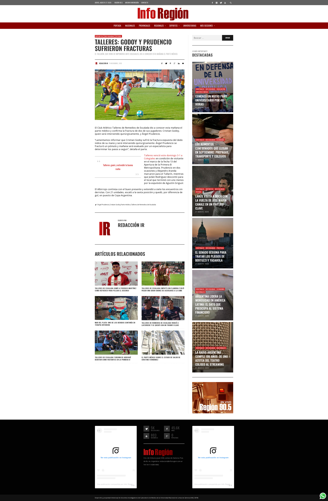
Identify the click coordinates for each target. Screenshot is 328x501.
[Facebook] (212, 2)
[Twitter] (221, 2)
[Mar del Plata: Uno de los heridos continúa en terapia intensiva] (112, 308)
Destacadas (109, 36)
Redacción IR (103, 63)
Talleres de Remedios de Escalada (143, 205)
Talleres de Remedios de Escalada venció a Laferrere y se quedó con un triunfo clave (160, 323)
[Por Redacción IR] (96, 63)
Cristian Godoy (115, 205)
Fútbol (118, 36)
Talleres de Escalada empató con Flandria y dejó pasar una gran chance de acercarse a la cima (163, 289)
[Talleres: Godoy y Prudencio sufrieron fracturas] (139, 94)
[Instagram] (216, 2)
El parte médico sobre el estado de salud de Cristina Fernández (161, 358)
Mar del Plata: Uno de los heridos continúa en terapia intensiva (115, 323)
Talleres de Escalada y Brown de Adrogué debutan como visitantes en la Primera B (113, 358)
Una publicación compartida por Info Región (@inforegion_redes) (124, 484)
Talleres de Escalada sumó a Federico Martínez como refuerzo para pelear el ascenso (115, 289)
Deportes (99, 36)
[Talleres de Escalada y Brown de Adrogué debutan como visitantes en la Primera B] (112, 342)
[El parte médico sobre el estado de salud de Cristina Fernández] (159, 342)
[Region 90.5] (212, 397)
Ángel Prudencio (103, 205)
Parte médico (126, 205)
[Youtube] (225, 2)
